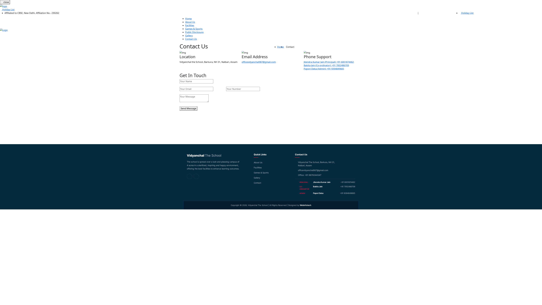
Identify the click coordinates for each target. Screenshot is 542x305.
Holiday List (8, 9)
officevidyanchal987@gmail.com (259, 62)
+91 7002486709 (347, 186)
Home (280, 46)
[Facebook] (196, 176)
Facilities (258, 167)
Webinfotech (305, 205)
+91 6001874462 (348, 182)
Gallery (257, 178)
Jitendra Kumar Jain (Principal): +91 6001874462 (329, 62)
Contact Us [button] (191, 39)
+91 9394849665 (347, 193)
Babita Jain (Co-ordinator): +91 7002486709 (326, 65)
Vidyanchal (204, 155)
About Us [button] (190, 22)
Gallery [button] (189, 35)
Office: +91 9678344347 (309, 175)
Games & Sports (261, 172)
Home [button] (188, 18)
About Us (258, 162)
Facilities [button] (189, 25)
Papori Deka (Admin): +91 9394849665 (324, 68)
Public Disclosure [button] (194, 32)
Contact (257, 183)
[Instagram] (189, 176)
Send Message (188, 108)
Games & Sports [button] (194, 28)
